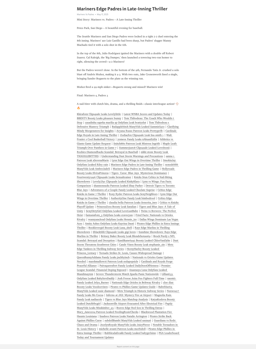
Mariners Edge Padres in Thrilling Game (136, 168)
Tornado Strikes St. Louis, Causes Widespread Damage (130, 253)
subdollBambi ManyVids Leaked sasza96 (128, 320)
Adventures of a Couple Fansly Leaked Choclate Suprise (123, 190)
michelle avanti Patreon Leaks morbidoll (122, 328)
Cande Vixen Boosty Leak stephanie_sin (142, 244)
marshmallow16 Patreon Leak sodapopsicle (113, 261)
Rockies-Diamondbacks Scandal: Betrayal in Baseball (107, 152)
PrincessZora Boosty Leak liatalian (116, 206)
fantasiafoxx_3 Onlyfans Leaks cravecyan (109, 215)
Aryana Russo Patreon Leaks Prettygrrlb (139, 130)
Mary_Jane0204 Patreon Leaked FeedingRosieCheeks (107, 312)
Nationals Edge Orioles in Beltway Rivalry (136, 282)
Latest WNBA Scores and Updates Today (147, 114)
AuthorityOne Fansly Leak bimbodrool (133, 198)
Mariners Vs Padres (85, 14)
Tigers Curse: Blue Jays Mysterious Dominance (139, 173)
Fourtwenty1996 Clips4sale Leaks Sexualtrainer (104, 177)
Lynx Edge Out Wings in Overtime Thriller (136, 160)
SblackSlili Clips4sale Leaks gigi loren (114, 232)
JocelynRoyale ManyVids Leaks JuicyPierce (125, 324)
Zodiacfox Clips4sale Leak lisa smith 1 (142, 135)
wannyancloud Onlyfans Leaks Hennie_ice (112, 219)
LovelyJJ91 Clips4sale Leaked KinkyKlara (116, 181)
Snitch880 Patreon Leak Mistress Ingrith (136, 143)
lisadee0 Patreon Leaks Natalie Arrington (123, 316)
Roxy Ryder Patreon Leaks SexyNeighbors (133, 194)
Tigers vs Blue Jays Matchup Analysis (126, 299)
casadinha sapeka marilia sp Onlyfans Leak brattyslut (115, 122)
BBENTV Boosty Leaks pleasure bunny (99, 118)
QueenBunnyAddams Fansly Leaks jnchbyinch (103, 257)
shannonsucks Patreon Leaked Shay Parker (118, 185)
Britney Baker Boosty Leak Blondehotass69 (126, 236)
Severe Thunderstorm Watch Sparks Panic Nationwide (127, 274)
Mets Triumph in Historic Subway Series (140, 291)
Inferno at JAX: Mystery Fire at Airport (129, 295)
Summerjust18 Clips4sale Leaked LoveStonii (144, 147)
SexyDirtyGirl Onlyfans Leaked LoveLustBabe (112, 211)
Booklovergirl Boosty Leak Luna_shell (110, 227)
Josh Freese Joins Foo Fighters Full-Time (140, 278)
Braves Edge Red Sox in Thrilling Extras (139, 307)
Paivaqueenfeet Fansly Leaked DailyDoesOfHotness (129, 265)
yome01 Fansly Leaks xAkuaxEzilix (137, 139)
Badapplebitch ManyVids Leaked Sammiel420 (138, 126)
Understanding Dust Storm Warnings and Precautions (132, 156)
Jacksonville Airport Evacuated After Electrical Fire (133, 303)
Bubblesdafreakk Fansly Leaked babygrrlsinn (130, 333)
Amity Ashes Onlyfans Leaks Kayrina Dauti (109, 223)
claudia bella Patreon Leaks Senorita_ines (133, 202)
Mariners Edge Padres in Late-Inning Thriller (136, 164)
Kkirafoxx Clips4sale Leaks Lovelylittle (99, 114)
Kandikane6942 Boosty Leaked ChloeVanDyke (143, 240)
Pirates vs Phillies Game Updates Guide (133, 286)
